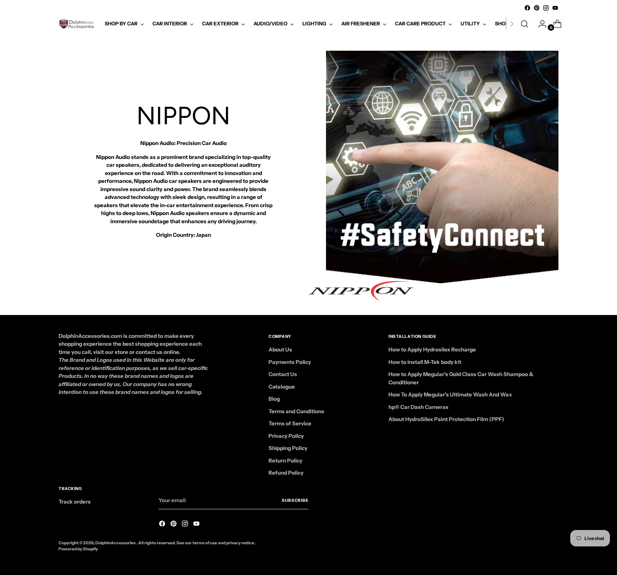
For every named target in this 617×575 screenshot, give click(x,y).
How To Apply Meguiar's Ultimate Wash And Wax (450, 394)
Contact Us (283, 374)
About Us (280, 349)
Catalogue (282, 386)
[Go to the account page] (539, 24)
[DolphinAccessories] (76, 24)
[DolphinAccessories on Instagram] (546, 8)
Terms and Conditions (296, 411)
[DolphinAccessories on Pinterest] (536, 8)
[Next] (511, 23)
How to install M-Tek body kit (424, 362)
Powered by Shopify (78, 548)
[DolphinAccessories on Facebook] (527, 8)
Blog (274, 398)
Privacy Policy (286, 435)
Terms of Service (290, 423)
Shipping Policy (288, 448)
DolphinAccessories (115, 542)
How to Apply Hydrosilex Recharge (432, 349)
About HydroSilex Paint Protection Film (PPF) (446, 419)
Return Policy (285, 460)
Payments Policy (290, 362)
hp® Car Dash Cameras (418, 407)
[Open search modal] (524, 24)
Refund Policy (286, 472)
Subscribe (295, 500)
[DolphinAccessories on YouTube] (555, 8)
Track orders (75, 501)
